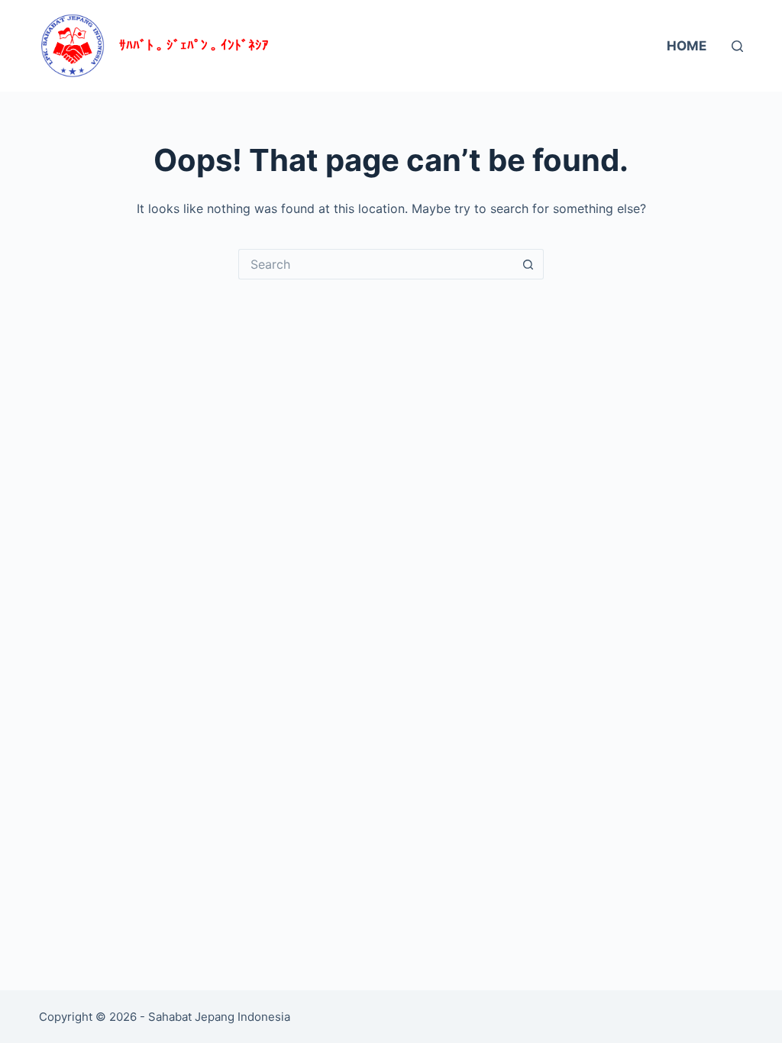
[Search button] (528, 264)
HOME (686, 45)
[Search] (737, 46)
